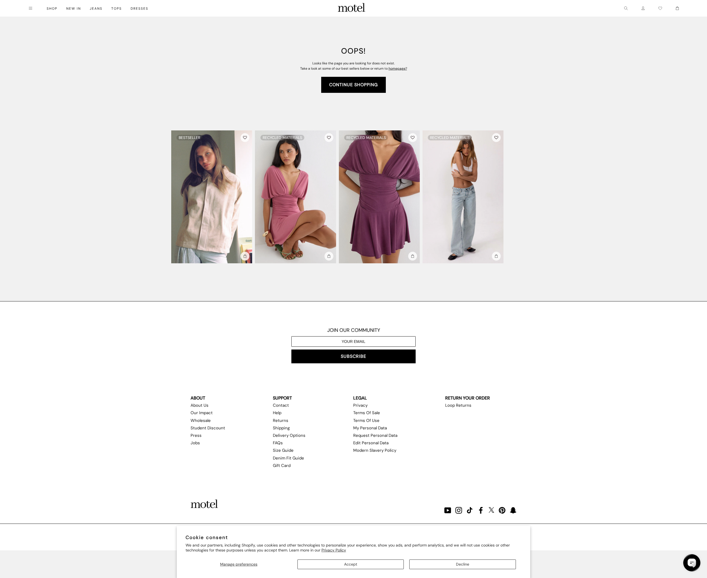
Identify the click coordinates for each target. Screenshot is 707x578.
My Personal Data (370, 428)
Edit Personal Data (371, 443)
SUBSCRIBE (353, 356)
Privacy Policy (333, 550)
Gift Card (282, 465)
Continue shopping (353, 85)
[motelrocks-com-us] (351, 8)
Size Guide (283, 450)
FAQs (278, 443)
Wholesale (201, 420)
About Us (200, 405)
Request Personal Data (375, 435)
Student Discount (208, 428)
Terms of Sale (366, 413)
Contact (281, 405)
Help (277, 413)
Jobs (195, 443)
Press (196, 435)
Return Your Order (467, 398)
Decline (462, 564)
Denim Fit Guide (288, 458)
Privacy (360, 405)
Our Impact (202, 413)
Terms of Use (366, 420)
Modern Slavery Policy (374, 450)
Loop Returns (458, 405)
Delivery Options (289, 435)
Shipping (281, 428)
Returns (280, 420)
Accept (350, 564)
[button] (245, 137)
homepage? (398, 68)
